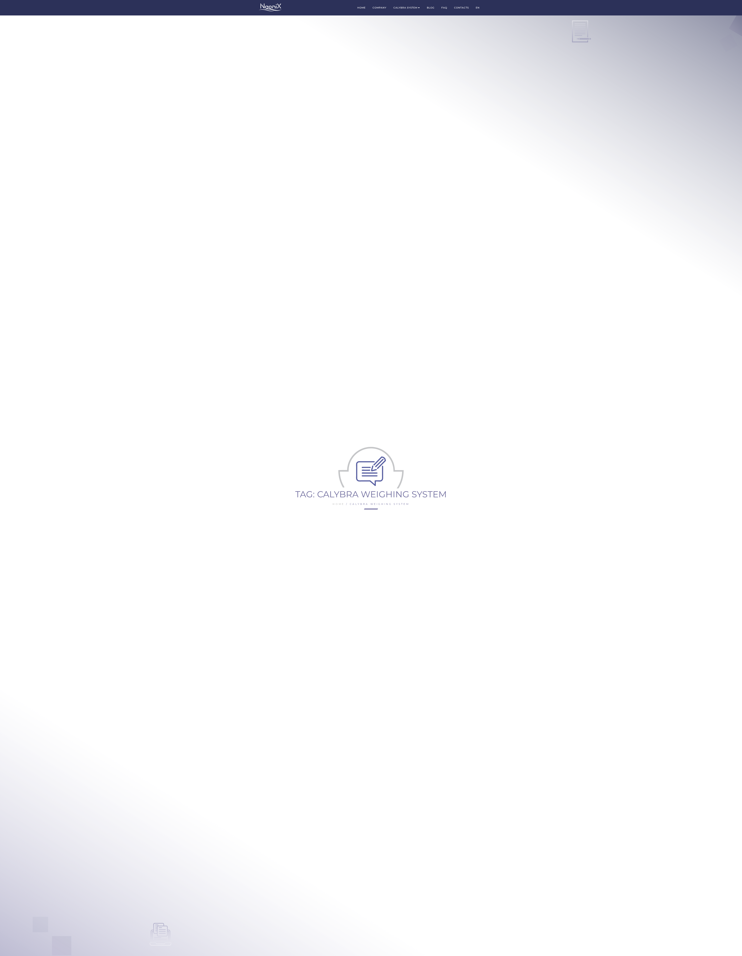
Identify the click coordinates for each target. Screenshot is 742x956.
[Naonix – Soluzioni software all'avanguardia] (270, 7)
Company (379, 7)
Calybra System (405, 7)
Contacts (461, 7)
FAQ (444, 7)
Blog (430, 7)
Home (361, 7)
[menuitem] (477, 8)
